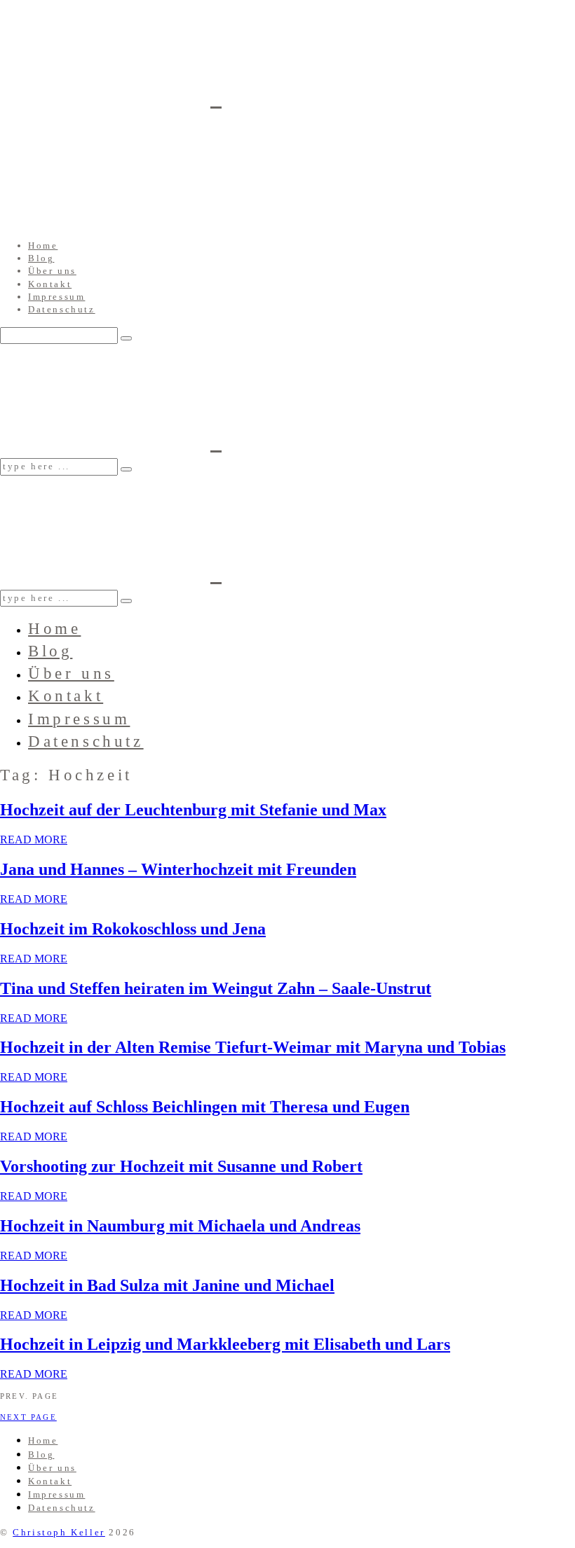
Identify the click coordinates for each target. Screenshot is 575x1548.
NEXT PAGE (28, 1417)
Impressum (56, 296)
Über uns (52, 270)
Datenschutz (61, 309)
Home (43, 245)
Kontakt (50, 284)
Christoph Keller (59, 1532)
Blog (41, 258)
